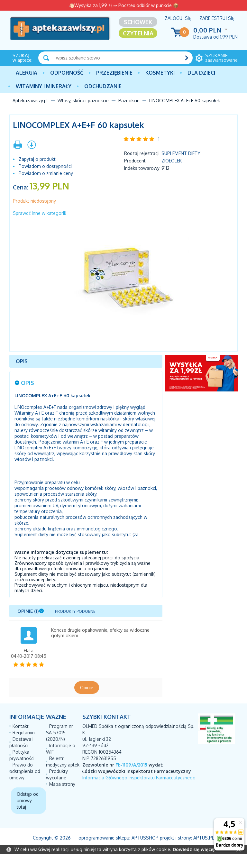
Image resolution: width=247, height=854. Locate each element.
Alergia (26, 72)
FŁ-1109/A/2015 (131, 764)
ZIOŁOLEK (171, 160)
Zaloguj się (178, 18)
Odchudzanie (103, 86)
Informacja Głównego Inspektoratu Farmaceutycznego (139, 777)
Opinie (86, 687)
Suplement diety (180, 153)
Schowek (138, 21)
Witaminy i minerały (43, 86)
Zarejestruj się (216, 18)
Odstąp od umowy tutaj (28, 800)
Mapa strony (62, 784)
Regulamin (24, 732)
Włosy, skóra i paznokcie (83, 100)
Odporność (66, 72)
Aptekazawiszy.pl (30, 100)
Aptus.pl (203, 837)
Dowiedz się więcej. (194, 849)
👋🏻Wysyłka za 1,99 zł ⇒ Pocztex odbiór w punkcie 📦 (123, 5)
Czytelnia (138, 33)
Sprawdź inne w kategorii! (39, 213)
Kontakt (21, 726)
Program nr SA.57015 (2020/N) (59, 732)
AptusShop (145, 837)
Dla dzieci (201, 72)
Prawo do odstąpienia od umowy (24, 771)
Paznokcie (129, 100)
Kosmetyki (160, 72)
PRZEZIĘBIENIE (114, 72)
